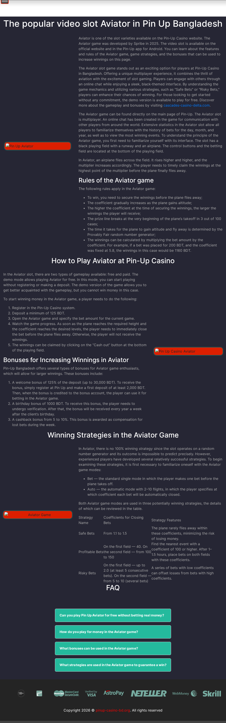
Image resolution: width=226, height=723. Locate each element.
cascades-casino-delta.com (187, 105)
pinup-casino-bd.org (113, 710)
